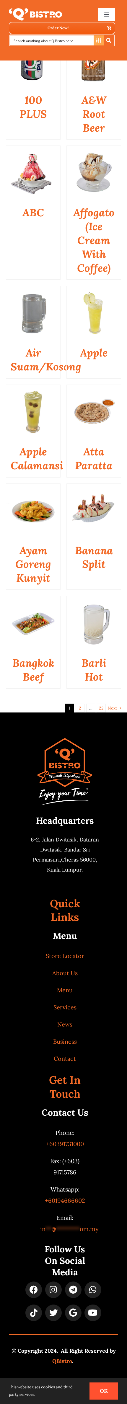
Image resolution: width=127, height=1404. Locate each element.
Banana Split (94, 557)
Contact (65, 1058)
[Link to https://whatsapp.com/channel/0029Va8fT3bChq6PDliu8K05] (92, 1290)
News (64, 1024)
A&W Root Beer (94, 114)
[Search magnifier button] (109, 40)
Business (65, 1041)
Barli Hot (94, 670)
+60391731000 (65, 1144)
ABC (33, 212)
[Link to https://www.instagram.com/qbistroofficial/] (53, 1290)
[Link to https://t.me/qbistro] (73, 1290)
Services (64, 1007)
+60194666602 (65, 1200)
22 (101, 708)
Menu (65, 990)
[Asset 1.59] (35, 10)
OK (104, 1390)
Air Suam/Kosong (46, 359)
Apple (94, 352)
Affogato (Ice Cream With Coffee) (94, 240)
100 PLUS (33, 107)
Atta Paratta (94, 458)
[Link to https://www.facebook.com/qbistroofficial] (33, 1290)
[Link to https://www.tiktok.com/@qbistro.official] (33, 1313)
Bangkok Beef (33, 670)
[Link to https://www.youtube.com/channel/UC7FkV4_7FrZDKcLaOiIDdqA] (92, 1313)
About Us (65, 973)
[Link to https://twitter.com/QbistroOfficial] (53, 1313)
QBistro (62, 1361)
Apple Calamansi (37, 458)
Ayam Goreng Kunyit (33, 564)
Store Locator (65, 956)
